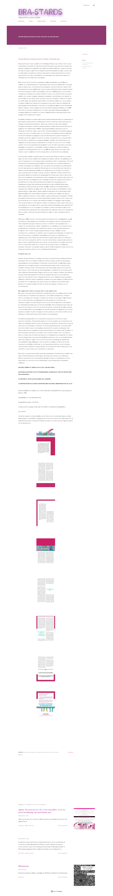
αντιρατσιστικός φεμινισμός (87, 62)
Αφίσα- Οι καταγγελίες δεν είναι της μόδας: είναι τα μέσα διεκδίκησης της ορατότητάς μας (41, 811)
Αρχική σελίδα (21, 21)
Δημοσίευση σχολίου (29, 825)
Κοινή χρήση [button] (85, 54)
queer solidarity (22, 411)
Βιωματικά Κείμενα (41, 21)
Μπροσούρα (53, 21)
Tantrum (31, 21)
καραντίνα (84, 67)
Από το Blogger (57, 891)
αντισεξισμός (84, 64)
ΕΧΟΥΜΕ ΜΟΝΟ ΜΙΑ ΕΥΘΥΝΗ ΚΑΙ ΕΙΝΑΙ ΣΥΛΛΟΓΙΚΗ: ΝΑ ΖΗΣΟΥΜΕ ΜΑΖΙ (39, 59)
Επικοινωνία (63, 21)
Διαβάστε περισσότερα (63, 825)
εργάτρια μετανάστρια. (87, 66)
